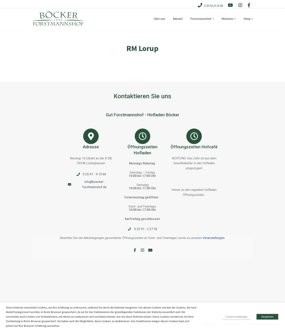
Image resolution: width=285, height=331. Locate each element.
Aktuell (178, 19)
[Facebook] (135, 250)
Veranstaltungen (214, 238)
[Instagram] (142, 250)
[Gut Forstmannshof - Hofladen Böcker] (58, 21)
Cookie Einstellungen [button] (236, 316)
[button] (213, 19)
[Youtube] (150, 250)
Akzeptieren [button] (267, 316)
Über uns (159, 19)
